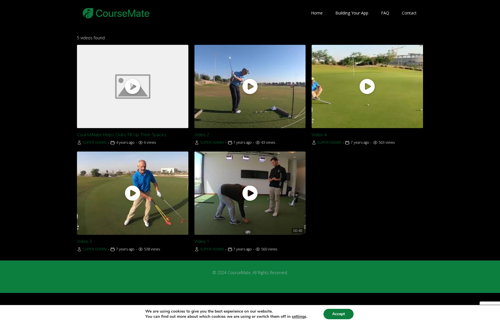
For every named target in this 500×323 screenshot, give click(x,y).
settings (299, 316)
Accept (338, 314)
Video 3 (84, 241)
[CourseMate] (116, 13)
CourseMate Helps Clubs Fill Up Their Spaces (121, 135)
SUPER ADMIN (94, 142)
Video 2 (201, 135)
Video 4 (319, 135)
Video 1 (201, 241)
